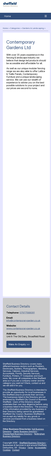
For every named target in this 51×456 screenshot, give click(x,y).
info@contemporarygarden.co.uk (23, 320)
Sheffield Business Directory (32, 443)
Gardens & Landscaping (33, 28)
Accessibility (40, 447)
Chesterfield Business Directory (17, 434)
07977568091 (27, 312)
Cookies (7, 450)
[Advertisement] (26, 192)
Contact (15, 450)
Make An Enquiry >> (19, 344)
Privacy (22, 447)
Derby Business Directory (25, 431)
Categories (15, 28)
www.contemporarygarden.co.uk (23, 328)
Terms (30, 447)
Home (7, 16)
